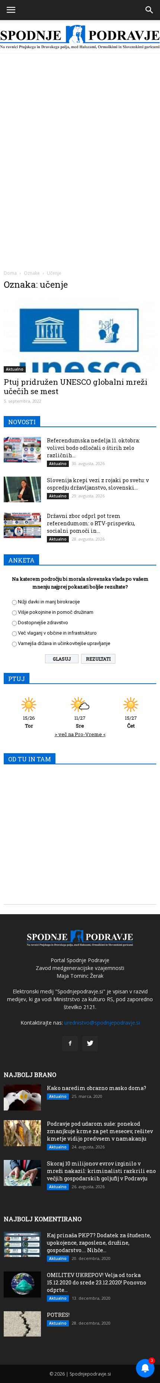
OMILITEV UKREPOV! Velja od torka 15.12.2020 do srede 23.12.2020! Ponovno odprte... (96, 1282)
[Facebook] (70, 1043)
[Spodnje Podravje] (80, 37)
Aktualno (14, 369)
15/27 (131, 722)
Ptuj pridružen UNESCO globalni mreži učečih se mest (75, 386)
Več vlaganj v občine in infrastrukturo (57, 633)
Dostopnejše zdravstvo (43, 622)
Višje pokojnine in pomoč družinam (55, 612)
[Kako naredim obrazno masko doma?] (22, 1097)
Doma (10, 273)
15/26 (29, 722)
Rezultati (98, 659)
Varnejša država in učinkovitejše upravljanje (64, 643)
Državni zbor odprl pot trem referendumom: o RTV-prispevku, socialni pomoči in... (91, 523)
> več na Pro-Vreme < (80, 734)
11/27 (80, 722)
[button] (149, 10)
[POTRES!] (22, 1324)
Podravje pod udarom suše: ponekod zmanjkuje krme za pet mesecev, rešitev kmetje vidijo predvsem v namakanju (100, 1131)
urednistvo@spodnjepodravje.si (102, 1022)
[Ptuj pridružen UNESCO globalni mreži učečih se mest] (80, 335)
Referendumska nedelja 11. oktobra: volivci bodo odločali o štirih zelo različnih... (93, 448)
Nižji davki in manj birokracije (49, 602)
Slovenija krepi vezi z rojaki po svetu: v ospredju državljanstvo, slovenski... (98, 484)
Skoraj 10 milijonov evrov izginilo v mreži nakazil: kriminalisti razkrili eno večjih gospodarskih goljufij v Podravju (101, 1171)
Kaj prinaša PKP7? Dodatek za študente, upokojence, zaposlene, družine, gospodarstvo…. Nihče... (99, 1243)
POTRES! (58, 1314)
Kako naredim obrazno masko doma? (96, 1088)
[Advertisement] (80, 137)
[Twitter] (90, 1043)
